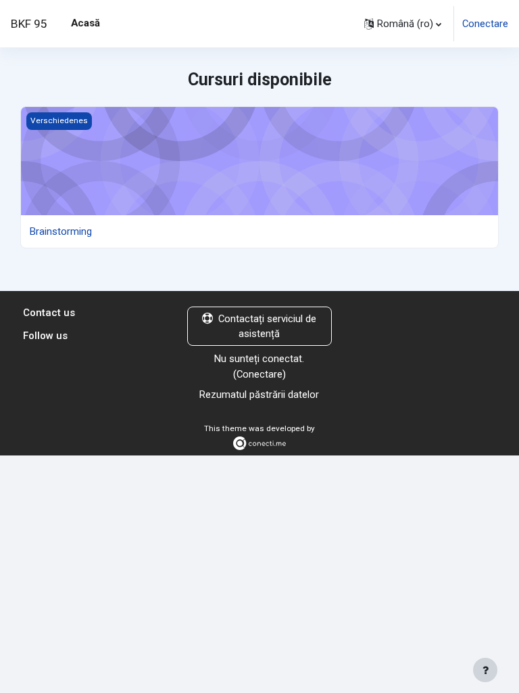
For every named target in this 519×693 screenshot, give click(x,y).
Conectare (485, 24)
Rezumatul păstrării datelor (259, 394)
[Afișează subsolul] (485, 670)
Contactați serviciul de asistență (267, 326)
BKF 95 (29, 23)
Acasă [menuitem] (85, 23)
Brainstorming (61, 231)
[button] (403, 23)
